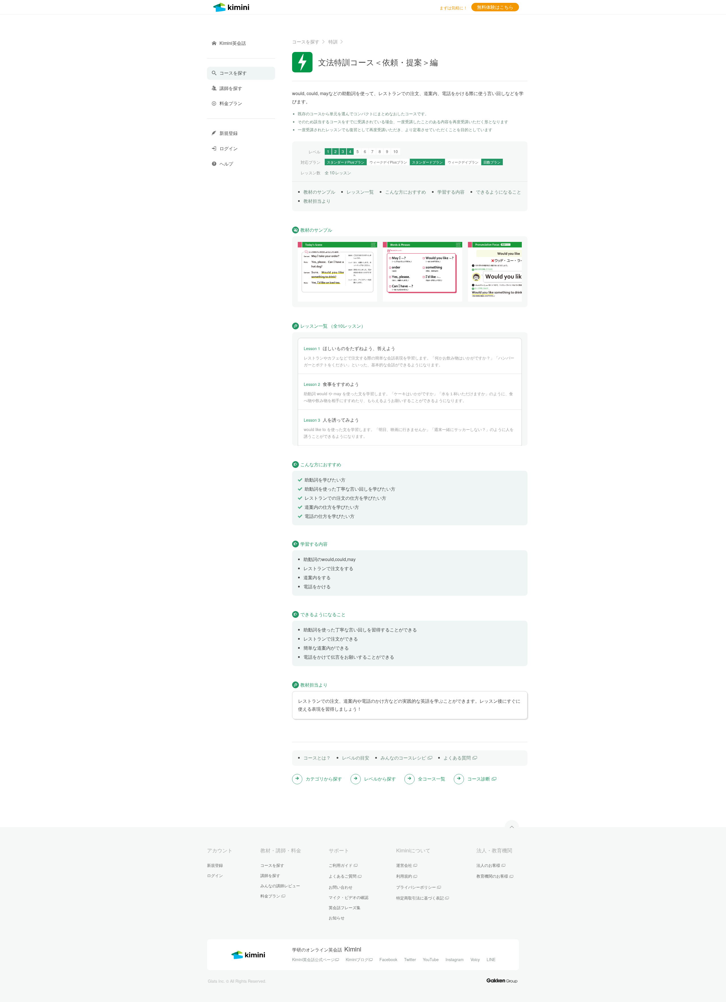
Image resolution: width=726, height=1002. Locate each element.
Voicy (475, 959)
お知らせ (337, 918)
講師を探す (270, 875)
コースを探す (305, 41)
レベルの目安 (355, 757)
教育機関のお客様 (492, 876)
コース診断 (478, 778)
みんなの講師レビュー (280, 885)
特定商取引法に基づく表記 (420, 898)
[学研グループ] (502, 980)
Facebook (388, 959)
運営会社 (404, 865)
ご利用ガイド (341, 865)
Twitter (410, 959)
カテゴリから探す (324, 778)
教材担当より (317, 201)
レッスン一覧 (360, 192)
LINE (491, 959)
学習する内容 (451, 192)
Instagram (455, 959)
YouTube (431, 959)
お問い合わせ (341, 887)
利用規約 (404, 876)
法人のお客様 (488, 865)
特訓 (332, 41)
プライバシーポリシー (416, 887)
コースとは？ (317, 757)
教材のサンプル (319, 192)
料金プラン (270, 896)
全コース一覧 (431, 778)
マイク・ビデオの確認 (348, 897)
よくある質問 (457, 757)
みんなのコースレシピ (403, 757)
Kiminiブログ (357, 959)
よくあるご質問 (342, 876)
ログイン (215, 875)
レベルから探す (380, 778)
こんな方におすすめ (405, 192)
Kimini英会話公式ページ (313, 959)
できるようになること (498, 192)
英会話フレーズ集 (344, 907)
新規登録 (215, 865)
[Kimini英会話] (232, 6)
